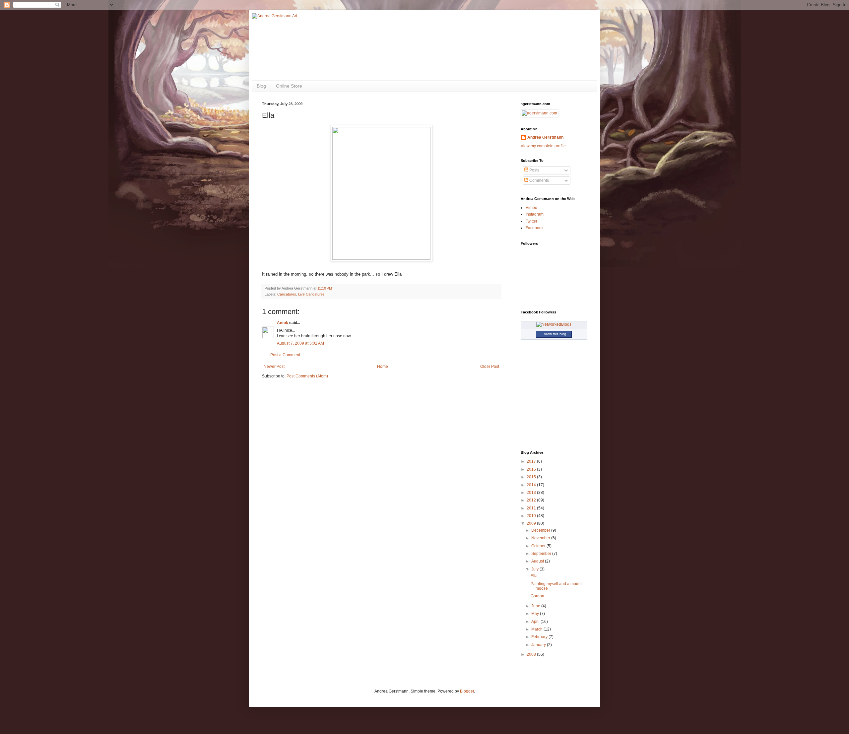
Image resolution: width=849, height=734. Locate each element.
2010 (532, 515)
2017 (532, 461)
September (541, 553)
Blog (261, 86)
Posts (533, 170)
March (537, 629)
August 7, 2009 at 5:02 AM (300, 343)
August (538, 561)
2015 (532, 477)
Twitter (531, 221)
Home (382, 366)
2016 (532, 469)
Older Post (489, 366)
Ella (534, 575)
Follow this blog (554, 334)
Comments (538, 180)
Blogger (467, 691)
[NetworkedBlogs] (553, 324)
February (540, 636)
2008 (532, 654)
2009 (532, 523)
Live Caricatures (311, 294)
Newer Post (274, 366)
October (539, 546)
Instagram (535, 214)
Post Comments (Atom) (307, 376)
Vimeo (531, 207)
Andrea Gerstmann (545, 137)
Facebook (535, 228)
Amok (282, 322)
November (541, 538)
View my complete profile (543, 146)
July (535, 569)
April (536, 621)
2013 (532, 492)
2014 (532, 485)
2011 (532, 508)
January (539, 644)
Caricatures (286, 294)
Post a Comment (285, 355)
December (541, 530)
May (535, 613)
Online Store (289, 86)
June (536, 606)
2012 (532, 500)
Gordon (537, 596)
